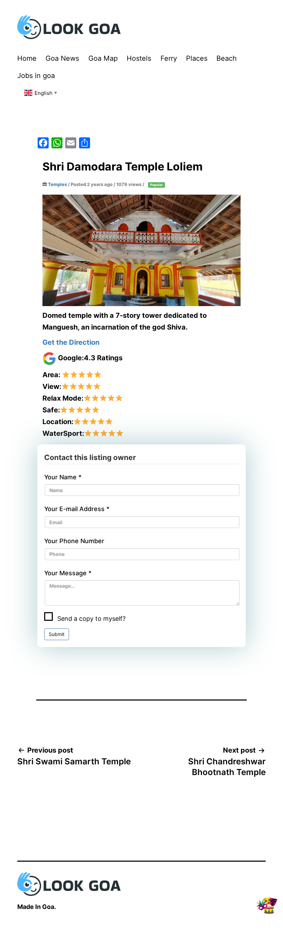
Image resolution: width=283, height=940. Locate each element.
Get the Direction (70, 342)
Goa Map (103, 58)
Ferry (168, 58)
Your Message (67, 573)
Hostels (139, 58)
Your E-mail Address (76, 508)
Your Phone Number (74, 541)
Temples (57, 184)
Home (27, 58)
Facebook (49, 660)
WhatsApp (98, 660)
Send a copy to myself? (91, 618)
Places (196, 58)
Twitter (73, 660)
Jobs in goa (36, 75)
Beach (226, 58)
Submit (57, 634)
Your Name (62, 477)
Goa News (62, 58)
